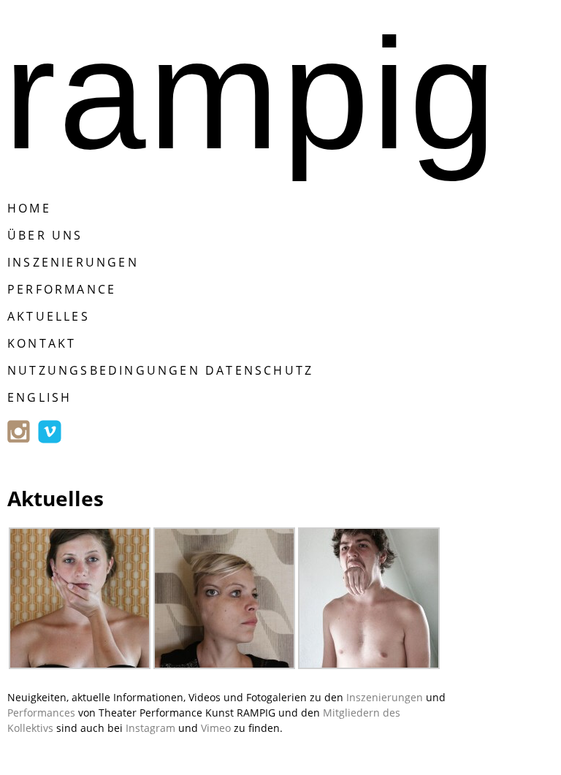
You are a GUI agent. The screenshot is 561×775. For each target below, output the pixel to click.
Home (29, 208)
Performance (61, 289)
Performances (41, 712)
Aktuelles (48, 316)
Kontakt (41, 343)
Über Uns (45, 235)
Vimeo (216, 728)
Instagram (150, 728)
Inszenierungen (73, 262)
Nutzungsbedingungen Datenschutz (160, 370)
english (39, 397)
